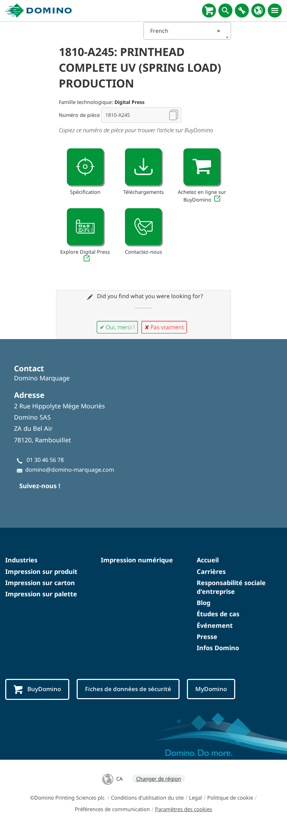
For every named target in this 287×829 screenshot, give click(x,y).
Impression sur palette (41, 594)
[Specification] (85, 166)
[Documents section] (143, 166)
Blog (203, 602)
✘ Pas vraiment (164, 327)
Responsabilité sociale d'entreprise (231, 587)
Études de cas (218, 614)
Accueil (208, 560)
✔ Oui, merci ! (117, 327)
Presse (207, 636)
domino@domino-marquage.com (69, 469)
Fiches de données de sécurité (128, 689)
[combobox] (187, 31)
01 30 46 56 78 (45, 460)
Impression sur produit (41, 571)
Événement (215, 625)
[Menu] (275, 10)
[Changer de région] (258, 10)
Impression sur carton (40, 582)
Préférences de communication (112, 809)
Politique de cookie (230, 797)
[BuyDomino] (209, 10)
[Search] (225, 10)
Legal (195, 797)
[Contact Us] (143, 226)
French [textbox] (185, 31)
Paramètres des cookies (183, 809)
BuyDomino (44, 689)
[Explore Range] (85, 226)
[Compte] (242, 10)
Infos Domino (218, 648)
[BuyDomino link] (201, 166)
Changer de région (158, 778)
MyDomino (211, 689)
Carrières (211, 571)
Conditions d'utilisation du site (147, 797)
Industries (21, 560)
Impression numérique (137, 560)
